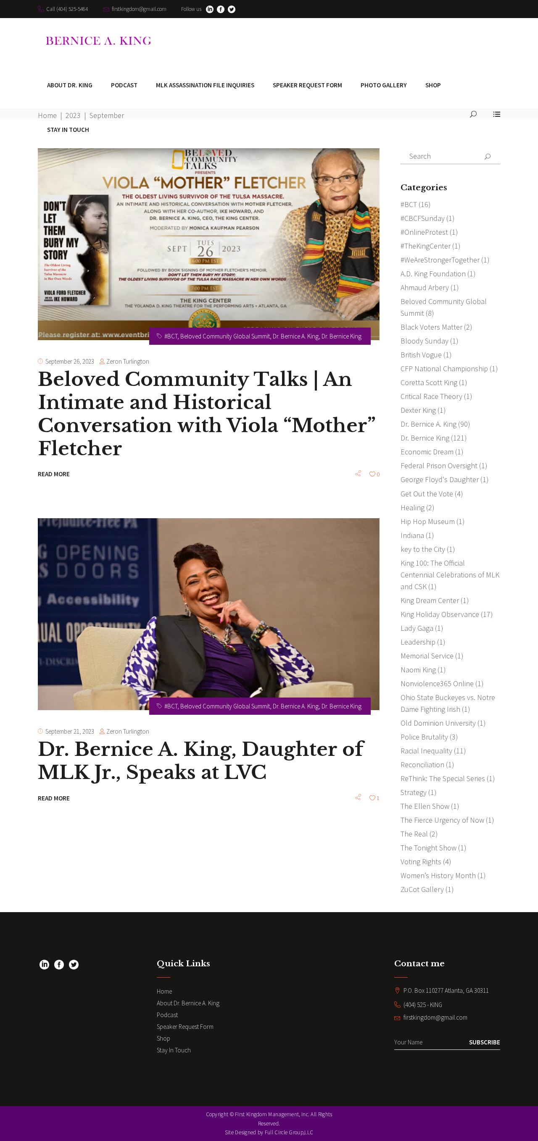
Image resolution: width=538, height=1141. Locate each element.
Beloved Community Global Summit (225, 336)
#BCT (170, 336)
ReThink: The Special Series (443, 778)
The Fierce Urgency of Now (442, 820)
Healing (413, 507)
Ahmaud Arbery (425, 287)
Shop (163, 1038)
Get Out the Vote (427, 493)
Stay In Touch (174, 1050)
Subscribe (484, 1042)
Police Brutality (424, 737)
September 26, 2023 (69, 361)
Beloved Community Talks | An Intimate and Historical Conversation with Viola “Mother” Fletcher (206, 413)
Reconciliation (422, 764)
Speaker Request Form (185, 1027)
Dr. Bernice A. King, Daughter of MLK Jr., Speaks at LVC (201, 760)
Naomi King (418, 669)
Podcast (167, 1015)
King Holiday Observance (440, 614)
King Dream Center (430, 600)
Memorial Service (427, 656)
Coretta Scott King (429, 382)
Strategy (414, 792)
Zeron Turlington (127, 361)
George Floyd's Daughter (440, 479)
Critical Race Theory (431, 396)
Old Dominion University (438, 723)
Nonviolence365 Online (437, 683)
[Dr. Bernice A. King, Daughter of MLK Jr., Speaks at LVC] (209, 614)
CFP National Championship (444, 368)
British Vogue (421, 354)
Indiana (412, 535)
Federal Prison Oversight (439, 465)
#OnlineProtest (424, 232)
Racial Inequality (426, 750)
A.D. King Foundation (433, 273)
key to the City (423, 549)
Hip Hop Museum (428, 521)
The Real (414, 834)
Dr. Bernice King (341, 336)
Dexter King (418, 410)
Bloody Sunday (424, 341)
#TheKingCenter (426, 246)
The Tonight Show (428, 847)
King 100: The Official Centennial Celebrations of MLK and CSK (450, 574)
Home (164, 991)
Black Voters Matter (431, 327)
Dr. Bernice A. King (296, 336)
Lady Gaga (417, 628)
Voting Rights (421, 861)
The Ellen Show (425, 806)
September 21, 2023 (69, 731)
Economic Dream (427, 451)
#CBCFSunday (423, 218)
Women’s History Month (438, 875)
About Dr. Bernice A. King (188, 1003)
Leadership (418, 642)
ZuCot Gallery (422, 889)
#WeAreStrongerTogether (440, 260)
